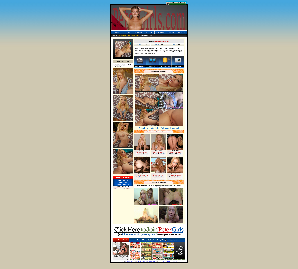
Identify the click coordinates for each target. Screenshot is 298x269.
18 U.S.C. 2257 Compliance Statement (167, 261)
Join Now (181, 32)
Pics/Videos (160, 32)
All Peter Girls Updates (133, 35)
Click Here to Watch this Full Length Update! (159, 128)
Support (139, 261)
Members (170, 32)
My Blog (149, 32)
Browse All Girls (138, 32)
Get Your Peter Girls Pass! (124, 186)
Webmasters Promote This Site (149, 261)
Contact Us (133, 261)
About (127, 32)
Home (117, 32)
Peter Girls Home (122, 35)
